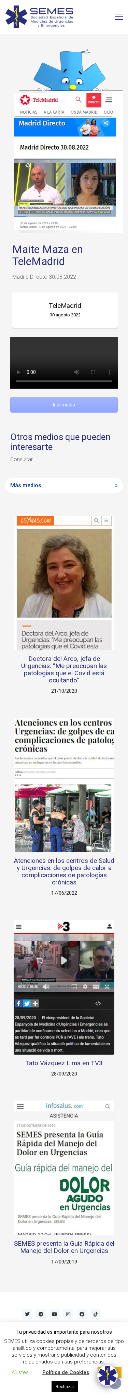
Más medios (25, 485)
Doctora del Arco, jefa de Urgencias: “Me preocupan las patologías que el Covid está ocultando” (64, 669)
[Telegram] (41, 1314)
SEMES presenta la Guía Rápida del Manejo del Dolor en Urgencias (64, 1247)
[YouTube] (54, 1314)
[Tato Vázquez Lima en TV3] (64, 987)
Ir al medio (64, 404)
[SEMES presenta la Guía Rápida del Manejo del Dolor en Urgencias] (64, 1168)
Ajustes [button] (20, 1372)
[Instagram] (68, 1314)
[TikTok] (95, 1314)
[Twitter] (27, 1314)
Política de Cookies (65, 1372)
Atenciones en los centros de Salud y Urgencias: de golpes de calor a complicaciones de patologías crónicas (64, 871)
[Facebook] (82, 1314)
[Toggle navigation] (119, 17)
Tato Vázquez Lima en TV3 (64, 1063)
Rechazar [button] (65, 1386)
